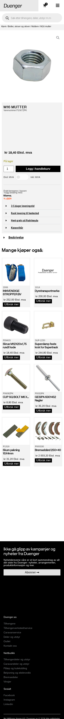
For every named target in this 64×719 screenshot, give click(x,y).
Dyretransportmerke (47, 291)
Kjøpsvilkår (17, 227)
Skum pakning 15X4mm (11, 451)
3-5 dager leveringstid (22, 206)
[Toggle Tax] (22, 177)
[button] (32, 206)
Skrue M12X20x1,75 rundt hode (15, 345)
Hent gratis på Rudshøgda (24, 220)
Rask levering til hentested (25, 213)
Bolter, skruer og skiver (19, 26)
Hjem (3, 26)
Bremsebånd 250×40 (48, 450)
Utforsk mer (11, 304)
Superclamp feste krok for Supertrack (46, 345)
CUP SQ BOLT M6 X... (16, 397)
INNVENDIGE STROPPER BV (12, 292)
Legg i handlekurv (38, 168)
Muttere (35, 26)
